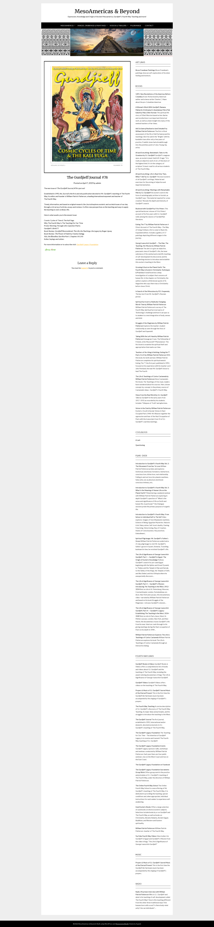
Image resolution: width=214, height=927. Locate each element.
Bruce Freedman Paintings (145, 70)
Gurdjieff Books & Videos (145, 664)
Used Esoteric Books (143, 807)
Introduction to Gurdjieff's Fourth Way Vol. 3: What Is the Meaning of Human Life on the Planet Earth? (152, 490)
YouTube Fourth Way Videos (146, 836)
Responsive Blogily (122, 924)
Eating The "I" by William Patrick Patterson (151, 224)
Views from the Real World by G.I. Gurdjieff (151, 395)
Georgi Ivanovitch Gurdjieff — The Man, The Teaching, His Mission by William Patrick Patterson (152, 246)
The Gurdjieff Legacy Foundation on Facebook (153, 765)
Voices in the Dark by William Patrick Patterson (153, 408)
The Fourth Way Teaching (145, 706)
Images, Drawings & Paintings (91, 26)
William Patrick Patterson (145, 828)
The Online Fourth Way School (147, 786)
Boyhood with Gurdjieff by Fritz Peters (150, 209)
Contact (149, 26)
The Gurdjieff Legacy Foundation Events (151, 746)
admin (98, 183)
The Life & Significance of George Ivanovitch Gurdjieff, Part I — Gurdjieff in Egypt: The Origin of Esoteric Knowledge (152, 557)
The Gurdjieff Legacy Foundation (148, 733)
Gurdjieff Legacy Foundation (87, 244)
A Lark (138, 440)
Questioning (140, 445)
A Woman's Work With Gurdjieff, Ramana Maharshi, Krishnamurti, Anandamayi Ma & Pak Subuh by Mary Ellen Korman (153, 110)
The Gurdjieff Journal (143, 719)
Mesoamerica (67, 26)
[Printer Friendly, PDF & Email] (50, 250)
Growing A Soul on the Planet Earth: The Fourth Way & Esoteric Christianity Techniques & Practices (153, 270)
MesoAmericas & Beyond (107, 11)
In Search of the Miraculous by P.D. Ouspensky (153, 291)
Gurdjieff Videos (142, 683)
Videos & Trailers (118, 26)
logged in (84, 268)
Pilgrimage (135, 26)
